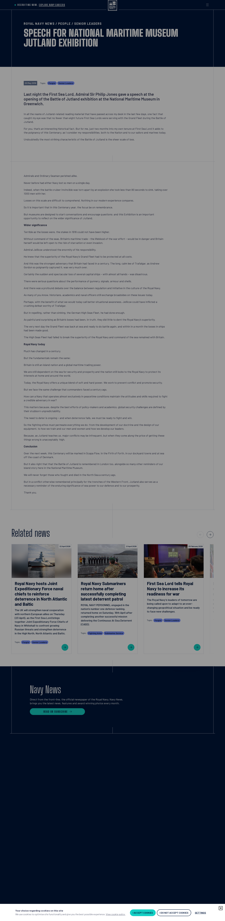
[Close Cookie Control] (221, 908)
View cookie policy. (115, 914)
